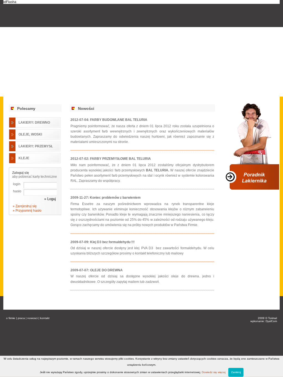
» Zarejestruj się (25, 206)
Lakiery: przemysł (36, 146)
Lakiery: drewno (34, 122)
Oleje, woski (30, 134)
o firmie (10, 318)
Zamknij (236, 372)
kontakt (44, 318)
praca (21, 318)
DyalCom (271, 321)
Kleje (24, 158)
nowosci (32, 318)
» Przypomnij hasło (27, 211)
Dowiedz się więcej (214, 372)
